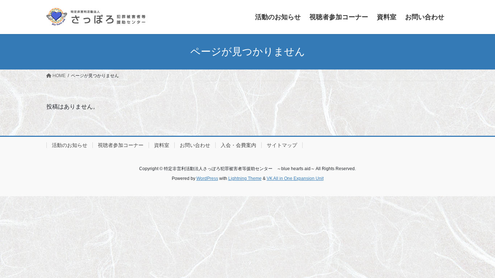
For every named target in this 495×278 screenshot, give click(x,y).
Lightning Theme (245, 178)
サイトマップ (282, 145)
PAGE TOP (477, 263)
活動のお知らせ (69, 145)
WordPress (207, 178)
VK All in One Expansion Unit (295, 178)
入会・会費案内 (238, 145)
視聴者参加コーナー (120, 145)
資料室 (161, 145)
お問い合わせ (195, 145)
